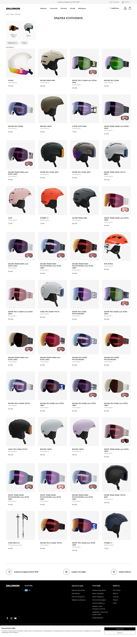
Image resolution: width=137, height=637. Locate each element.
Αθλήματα (82, 8)
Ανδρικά (43, 8)
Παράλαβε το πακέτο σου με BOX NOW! (100, 613)
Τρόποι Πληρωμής (98, 597)
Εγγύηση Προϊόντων (98, 603)
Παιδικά (64, 8)
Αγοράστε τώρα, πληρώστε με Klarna (98, 607)
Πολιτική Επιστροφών (99, 600)
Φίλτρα (24, 43)
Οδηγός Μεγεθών (97, 618)
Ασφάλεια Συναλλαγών (79, 600)
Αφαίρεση (33, 43)
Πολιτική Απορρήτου (78, 597)
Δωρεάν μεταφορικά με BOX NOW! (68, 2)
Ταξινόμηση (11, 43)
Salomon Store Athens (78, 590)
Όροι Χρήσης (76, 593)
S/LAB (72, 8)
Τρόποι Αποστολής (98, 593)
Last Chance (117, 590)
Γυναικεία (53, 8)
